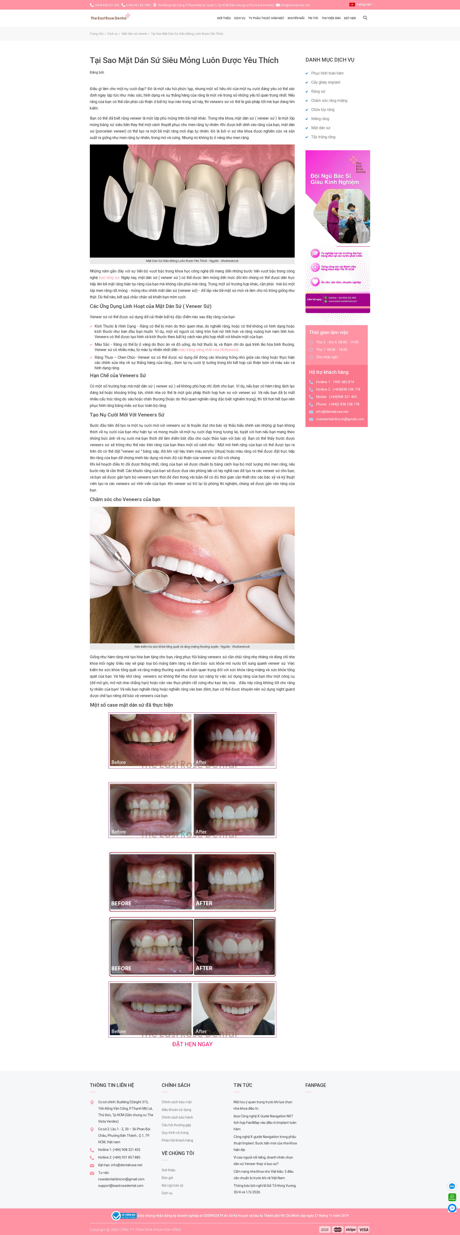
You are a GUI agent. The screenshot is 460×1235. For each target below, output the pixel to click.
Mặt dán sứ (320, 128)
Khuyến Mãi (296, 18)
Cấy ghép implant (325, 82)
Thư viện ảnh (331, 18)
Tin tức (313, 18)
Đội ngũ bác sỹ (172, 1185)
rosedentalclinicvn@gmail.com (340, 419)
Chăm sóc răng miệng (329, 100)
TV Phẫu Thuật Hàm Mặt (266, 18)
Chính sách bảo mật (177, 1102)
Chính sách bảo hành (177, 1117)
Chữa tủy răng (322, 109)
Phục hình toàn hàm (327, 73)
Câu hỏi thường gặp (176, 1125)
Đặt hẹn (350, 18)
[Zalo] (454, 1185)
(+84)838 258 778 (346, 389)
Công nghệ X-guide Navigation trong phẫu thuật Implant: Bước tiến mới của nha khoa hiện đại (265, 1143)
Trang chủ (97, 33)
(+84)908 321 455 (343, 397)
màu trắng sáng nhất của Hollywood (208, 349)
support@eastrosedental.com (121, 1186)
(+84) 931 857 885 (138, 5)
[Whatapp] (452, 1197)
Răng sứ (318, 91)
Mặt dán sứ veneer (134, 33)
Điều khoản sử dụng (176, 1110)
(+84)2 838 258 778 (344, 404)
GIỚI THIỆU (224, 18)
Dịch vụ (239, 18)
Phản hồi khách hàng (177, 1140)
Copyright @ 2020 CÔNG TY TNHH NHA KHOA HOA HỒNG (135, 1230)
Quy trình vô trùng (175, 1133)
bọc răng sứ (109, 277)
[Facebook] (452, 1208)
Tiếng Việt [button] (364, 4)
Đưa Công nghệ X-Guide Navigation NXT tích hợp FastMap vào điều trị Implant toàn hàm (265, 1122)
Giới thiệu (168, 1170)
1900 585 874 (343, 382)
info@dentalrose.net (295, 5)
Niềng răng (320, 118)
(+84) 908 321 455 (107, 5)
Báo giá (167, 1178)
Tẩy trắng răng (323, 137)
